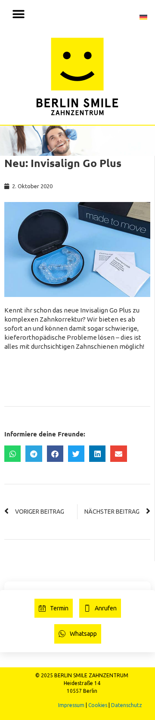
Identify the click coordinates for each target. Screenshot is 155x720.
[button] (18, 14)
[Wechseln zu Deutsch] (143, 16)
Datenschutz (126, 705)
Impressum (71, 705)
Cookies (97, 705)
